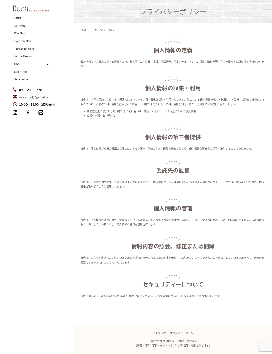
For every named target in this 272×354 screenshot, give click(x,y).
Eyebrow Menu (23, 41)
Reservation (21, 79)
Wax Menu (20, 33)
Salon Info (20, 71)
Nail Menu (20, 26)
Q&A (17, 64)
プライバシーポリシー (183, 333)
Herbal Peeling (23, 56)
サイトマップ (158, 333)
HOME (18, 18)
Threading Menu (24, 49)
